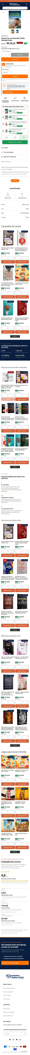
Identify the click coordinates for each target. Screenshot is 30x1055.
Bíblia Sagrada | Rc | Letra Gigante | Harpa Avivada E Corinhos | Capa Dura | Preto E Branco (21, 729)
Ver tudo (15, 336)
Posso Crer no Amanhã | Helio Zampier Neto (17, 109)
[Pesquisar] (25, 8)
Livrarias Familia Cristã (11, 1052)
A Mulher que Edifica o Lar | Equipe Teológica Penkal (7, 318)
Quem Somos (6, 1008)
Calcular (15, 76)
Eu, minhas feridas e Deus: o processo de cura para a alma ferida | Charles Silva (17, 129)
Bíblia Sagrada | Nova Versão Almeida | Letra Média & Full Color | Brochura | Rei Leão (7, 728)
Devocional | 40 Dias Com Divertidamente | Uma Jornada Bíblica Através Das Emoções (8, 578)
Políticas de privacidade (8, 1012)
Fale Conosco (6, 999)
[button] (2, 4)
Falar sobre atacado (8, 92)
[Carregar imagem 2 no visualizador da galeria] (17, 31)
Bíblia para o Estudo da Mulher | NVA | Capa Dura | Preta (8, 657)
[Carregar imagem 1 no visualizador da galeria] (13, 31)
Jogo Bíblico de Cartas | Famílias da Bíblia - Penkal (7, 834)
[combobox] (15, 8)
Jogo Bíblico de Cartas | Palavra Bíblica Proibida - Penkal (6, 803)
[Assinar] (24, 1034)
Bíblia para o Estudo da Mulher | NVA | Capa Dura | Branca (22, 657)
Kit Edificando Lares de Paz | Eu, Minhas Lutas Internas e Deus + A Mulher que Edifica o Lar (7, 450)
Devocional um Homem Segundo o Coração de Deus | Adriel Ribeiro (7, 613)
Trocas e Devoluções (8, 992)
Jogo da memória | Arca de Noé (21, 834)
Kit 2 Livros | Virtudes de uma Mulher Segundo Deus (21, 449)
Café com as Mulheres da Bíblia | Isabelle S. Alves (22, 692)
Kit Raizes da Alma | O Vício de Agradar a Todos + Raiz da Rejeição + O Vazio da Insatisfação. (7, 387)
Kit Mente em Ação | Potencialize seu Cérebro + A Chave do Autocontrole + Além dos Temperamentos (22, 418)
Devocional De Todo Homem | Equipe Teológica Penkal (21, 612)
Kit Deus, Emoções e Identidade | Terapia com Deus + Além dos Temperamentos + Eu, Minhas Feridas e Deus (7, 418)
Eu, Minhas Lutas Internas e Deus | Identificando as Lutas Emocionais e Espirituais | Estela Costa (18, 122)
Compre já (15, 59)
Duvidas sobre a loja (8, 1015)
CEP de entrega (5, 69)
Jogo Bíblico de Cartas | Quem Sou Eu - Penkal (21, 283)
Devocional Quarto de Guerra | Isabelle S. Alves (17, 115)
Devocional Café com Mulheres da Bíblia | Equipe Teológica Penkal (22, 319)
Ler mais (14, 180)
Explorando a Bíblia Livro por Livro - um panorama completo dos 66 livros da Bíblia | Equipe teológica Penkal (7, 693)
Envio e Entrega (7, 995)
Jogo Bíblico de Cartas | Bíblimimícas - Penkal (20, 802)
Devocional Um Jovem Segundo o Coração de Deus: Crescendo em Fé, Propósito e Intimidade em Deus (21, 578)
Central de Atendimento (9, 988)
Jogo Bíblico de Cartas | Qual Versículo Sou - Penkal (21, 771)
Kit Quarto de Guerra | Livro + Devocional (21, 386)
